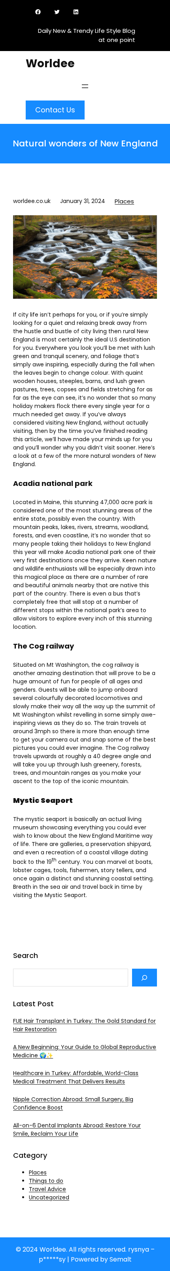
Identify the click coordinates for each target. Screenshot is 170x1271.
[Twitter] (58, 12)
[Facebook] (39, 12)
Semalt (121, 1259)
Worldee (50, 63)
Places (124, 201)
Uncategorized (49, 1197)
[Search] (144, 977)
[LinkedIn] (77, 12)
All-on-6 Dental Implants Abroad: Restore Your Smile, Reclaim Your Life (77, 1129)
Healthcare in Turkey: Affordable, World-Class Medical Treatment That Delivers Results (75, 1077)
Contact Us (55, 110)
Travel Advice (47, 1189)
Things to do (46, 1181)
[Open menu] (85, 86)
